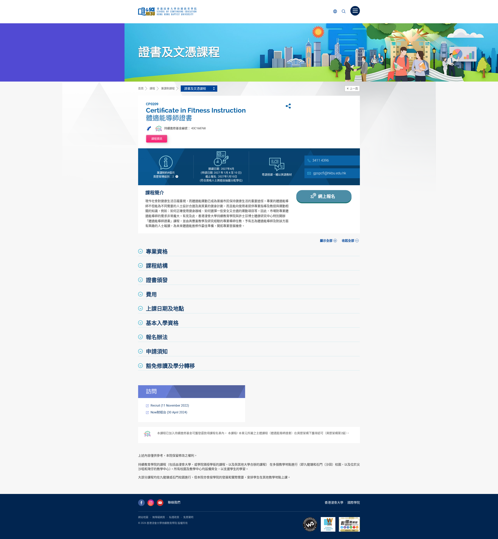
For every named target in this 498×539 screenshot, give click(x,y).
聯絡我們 (174, 502)
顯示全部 (326, 240)
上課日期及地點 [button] (165, 308)
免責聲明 (188, 517)
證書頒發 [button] (157, 280)
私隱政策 (174, 517)
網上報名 (326, 196)
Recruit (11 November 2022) (170, 405)
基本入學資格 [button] (162, 323)
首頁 (141, 88)
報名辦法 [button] (157, 337)
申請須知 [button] (157, 351)
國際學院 (353, 502)
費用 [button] (151, 294)
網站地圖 (143, 517)
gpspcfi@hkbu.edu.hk (329, 173)
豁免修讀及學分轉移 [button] (170, 365)
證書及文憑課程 (195, 88)
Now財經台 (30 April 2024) (169, 412)
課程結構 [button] (157, 265)
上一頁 (353, 88)
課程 (152, 88)
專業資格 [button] (157, 251)
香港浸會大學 (334, 502)
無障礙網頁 (158, 517)
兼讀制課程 (168, 88)
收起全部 (348, 240)
